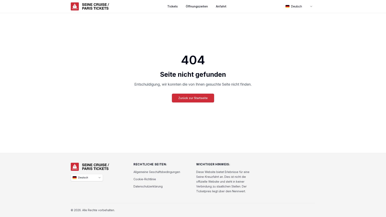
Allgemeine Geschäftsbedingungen (156, 172)
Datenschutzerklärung (148, 186)
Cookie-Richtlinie (144, 179)
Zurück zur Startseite (193, 98)
